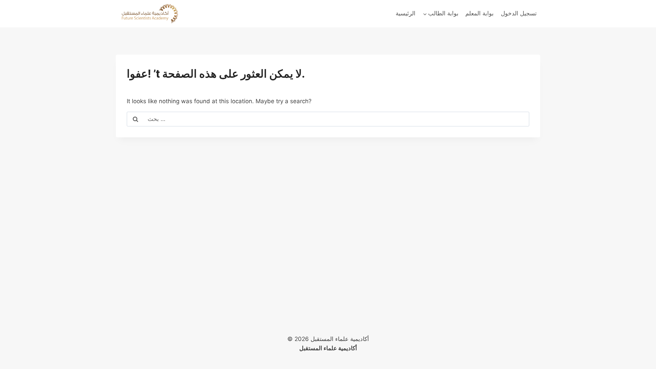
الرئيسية (405, 13)
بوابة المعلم (479, 13)
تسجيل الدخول (519, 13)
